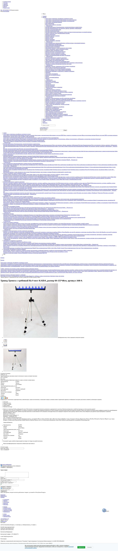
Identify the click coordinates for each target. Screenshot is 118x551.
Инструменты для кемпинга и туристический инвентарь (58, 94)
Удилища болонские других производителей (74, 217)
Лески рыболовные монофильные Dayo (29, 164)
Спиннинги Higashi (35, 216)
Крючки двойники (49, 37)
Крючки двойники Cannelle (18, 157)
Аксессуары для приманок (51, 73)
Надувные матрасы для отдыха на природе (55, 95)
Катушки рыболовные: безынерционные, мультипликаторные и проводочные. (63, 27)
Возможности (6, 511)
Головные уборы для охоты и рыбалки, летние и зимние (55, 174)
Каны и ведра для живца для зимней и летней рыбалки (32, 141)
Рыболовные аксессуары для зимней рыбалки (98, 270)
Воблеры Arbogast (33, 211)
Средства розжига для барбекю (60, 224)
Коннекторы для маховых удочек (72, 215)
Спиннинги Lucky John (54, 216)
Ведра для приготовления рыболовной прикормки (40, 199)
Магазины (5, 504)
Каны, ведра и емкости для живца (53, 24)
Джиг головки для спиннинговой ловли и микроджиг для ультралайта (38, 185)
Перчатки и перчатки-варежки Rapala (70, 178)
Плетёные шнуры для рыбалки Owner (61, 169)
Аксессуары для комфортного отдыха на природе (36, 223)
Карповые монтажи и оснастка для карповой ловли (57, 61)
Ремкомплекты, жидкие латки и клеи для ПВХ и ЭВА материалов (18, 136)
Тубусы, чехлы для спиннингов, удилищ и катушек (57, 104)
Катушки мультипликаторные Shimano (44, 150)
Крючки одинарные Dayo (51, 159)
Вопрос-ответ (6, 515)
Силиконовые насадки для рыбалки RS (106, 200)
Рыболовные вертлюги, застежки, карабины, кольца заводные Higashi (74, 183)
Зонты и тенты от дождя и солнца (53, 93)
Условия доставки (7, 509)
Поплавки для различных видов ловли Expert (18, 194)
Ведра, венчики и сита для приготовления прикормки (58, 68)
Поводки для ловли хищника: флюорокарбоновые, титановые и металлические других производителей (86, 190)
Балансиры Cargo (23, 207)
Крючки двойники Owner (70, 157)
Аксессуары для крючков (18, 159)
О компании (6, 499)
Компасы (32, 227)
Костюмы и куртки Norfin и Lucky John (51, 177)
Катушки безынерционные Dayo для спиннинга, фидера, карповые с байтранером (98, 145)
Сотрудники (6, 502)
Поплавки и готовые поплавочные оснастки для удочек (58, 64)
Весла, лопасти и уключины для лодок (73, 135)
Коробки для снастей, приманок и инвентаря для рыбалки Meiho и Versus (48, 232)
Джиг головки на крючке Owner (63, 185)
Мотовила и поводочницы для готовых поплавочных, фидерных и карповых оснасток (65, 100)
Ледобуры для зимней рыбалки (52, 110)
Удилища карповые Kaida (18, 218)
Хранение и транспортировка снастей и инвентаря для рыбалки (60, 98)
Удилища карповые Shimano (43, 218)
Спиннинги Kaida (45, 216)
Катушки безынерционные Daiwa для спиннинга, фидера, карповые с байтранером (58, 145)
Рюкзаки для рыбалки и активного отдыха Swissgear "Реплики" (38, 235)
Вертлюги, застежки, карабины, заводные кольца (56, 59)
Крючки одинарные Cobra (39, 159)
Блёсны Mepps (34, 208)
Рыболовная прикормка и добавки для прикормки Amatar (98, 202)
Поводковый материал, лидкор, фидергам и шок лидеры (58, 48)
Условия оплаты (7, 508)
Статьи (5, 514)
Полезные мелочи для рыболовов (43, 272)
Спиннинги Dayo (13, 216)
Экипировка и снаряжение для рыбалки (54, 106)
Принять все (81, 547)
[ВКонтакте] (1, 398)
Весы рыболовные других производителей (34, 140)
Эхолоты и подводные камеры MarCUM (37, 253)
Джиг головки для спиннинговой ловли (54, 60)
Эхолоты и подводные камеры (52, 117)
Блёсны (47, 76)
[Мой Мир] (6, 398)
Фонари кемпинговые (26, 251)
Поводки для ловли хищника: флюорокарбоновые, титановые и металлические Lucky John (40, 190)
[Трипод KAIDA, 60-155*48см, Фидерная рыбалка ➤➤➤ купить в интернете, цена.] (30, 337)
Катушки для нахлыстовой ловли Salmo (28, 148)
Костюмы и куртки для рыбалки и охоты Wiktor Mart (103, 177)
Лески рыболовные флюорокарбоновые (54, 45)
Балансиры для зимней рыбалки (52, 75)
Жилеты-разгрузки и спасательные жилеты (55, 51)
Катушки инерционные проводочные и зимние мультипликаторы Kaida (66, 151)
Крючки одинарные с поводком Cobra (27, 161)
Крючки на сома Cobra (16, 158)
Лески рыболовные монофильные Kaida (47, 164)
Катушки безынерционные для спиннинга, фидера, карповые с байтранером (63, 28)
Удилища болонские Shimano (57, 217)
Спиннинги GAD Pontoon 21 (24, 216)
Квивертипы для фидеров (23, 215)
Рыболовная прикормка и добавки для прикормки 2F (45, 202)
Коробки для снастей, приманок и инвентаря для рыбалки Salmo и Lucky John (83, 232)
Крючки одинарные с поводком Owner (45, 161)
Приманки (47, 72)
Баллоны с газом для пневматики (40, 137)
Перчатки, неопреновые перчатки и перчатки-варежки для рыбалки (95, 178)
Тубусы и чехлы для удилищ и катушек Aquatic (38, 238)
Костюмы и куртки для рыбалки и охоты (54, 52)
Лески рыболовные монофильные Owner (67, 164)
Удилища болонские (50, 84)
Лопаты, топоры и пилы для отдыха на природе (45, 227)
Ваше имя (3, 448)
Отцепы (18, 206)
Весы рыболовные (49, 23)
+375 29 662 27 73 (44, 127)
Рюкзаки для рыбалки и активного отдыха (55, 101)
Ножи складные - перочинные (71, 245)
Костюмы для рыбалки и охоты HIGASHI (32, 177)
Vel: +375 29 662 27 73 (6, 10)
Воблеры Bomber (49, 211)
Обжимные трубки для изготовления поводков (52, 189)
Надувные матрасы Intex (29, 228)
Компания (3, 494)
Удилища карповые (49, 86)
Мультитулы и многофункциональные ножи (34, 245)
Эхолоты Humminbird (23, 253)
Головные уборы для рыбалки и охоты (54, 50)
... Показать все (49, 26)
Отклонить (89, 547)
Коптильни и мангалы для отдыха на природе (41, 224)
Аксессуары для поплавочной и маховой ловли (41, 192)
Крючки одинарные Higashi (63, 159)
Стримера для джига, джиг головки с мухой (81, 185)
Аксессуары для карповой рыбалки (53, 22)
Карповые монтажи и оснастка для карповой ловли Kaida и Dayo (69, 186)
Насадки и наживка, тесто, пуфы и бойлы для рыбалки (58, 70)
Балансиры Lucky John (43, 207)
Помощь (2, 497)
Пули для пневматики (53, 137)
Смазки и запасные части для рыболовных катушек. (57, 33)
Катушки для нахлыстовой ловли (53, 29)
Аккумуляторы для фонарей (37, 250)
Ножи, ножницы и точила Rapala (107, 245)
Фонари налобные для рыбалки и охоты (40, 251)
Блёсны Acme (10, 208)
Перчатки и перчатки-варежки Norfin (52, 178)
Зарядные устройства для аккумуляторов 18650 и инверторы (58, 250)
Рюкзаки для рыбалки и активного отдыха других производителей (69, 235)
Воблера (47, 78)
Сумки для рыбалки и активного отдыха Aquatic (33, 237)
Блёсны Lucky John (26, 208)
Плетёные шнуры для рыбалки (52, 46)
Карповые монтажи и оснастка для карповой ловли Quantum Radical (101, 186)
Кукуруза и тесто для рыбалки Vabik (67, 200)
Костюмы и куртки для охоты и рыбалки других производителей (76, 177)
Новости (5, 500)
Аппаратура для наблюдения (52, 108)
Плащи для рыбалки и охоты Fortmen (37, 179)
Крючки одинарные (50, 39)
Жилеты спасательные (53, 175)
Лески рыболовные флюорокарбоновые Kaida (33, 167)
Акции (4, 132)
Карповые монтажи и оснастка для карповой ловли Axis (41, 186)
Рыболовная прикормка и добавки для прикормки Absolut (70, 202)
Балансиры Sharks (61, 207)
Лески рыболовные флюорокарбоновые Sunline (17, 168)
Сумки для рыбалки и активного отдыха (54, 103)
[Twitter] (3, 398)
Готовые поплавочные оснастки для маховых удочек (64, 192)
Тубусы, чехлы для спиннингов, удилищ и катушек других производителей (88, 238)
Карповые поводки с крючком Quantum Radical (29, 156)
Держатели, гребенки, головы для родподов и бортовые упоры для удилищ (46, 276)
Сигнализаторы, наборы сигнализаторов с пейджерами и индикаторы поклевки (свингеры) (79, 139)
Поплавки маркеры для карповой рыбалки (47, 139)
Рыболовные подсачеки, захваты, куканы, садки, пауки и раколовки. (77, 271)
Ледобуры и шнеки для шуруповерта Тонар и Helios (67, 244)
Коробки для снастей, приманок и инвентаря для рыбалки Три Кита (43, 233)
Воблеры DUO (57, 211)
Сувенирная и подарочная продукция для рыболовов (42, 270)
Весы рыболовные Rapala (18, 140)
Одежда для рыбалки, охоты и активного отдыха (56, 49)
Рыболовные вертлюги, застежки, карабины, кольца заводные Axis (42, 183)
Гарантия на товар (7, 510)
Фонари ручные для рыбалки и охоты (59, 251)
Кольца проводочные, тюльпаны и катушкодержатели (51, 215)
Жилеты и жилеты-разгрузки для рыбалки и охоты (35, 175)
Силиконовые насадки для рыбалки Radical (86, 200)
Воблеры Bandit (41, 211)
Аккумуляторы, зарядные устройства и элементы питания (59, 115)
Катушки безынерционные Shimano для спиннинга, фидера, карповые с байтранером (92, 146)
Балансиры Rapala (52, 207)
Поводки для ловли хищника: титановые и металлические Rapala (78, 189)
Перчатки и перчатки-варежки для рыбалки (55, 54)
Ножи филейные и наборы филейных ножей (89, 245)
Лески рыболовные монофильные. (53, 44)
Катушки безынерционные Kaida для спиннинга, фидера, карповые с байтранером (22, 146)
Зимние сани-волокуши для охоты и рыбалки (45, 243)
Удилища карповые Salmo (31, 218)
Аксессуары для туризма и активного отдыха (56, 90)
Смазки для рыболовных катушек (55, 153)
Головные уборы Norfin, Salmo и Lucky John (31, 174)
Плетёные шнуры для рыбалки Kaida (43, 169)
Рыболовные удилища (50, 81)
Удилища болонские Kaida (31, 217)
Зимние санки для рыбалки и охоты (53, 109)
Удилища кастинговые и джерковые (53, 87)
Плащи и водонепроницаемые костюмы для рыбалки (57, 55)
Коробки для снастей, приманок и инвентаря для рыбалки (59, 99)
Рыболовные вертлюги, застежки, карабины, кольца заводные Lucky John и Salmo (30, 184)
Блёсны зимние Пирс (53, 210)
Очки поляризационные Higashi (28, 248)
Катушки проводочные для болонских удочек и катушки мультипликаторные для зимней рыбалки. (68, 32)
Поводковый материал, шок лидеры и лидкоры (41, 172)
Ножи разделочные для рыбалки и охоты (54, 245)
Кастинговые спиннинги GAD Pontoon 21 (30, 219)
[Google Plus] (7, 398)
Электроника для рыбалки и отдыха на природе (56, 114)
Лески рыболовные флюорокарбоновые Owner (55, 167)
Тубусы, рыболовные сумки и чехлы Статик (60, 238)
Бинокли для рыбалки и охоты (24, 241)
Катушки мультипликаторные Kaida (25, 150)
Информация (4, 496)
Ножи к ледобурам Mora (85, 244)
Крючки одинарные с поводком (52, 40)
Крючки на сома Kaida (27, 158)
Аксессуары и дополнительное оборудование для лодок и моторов (60, 19)
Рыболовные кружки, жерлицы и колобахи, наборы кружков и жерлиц (70, 270)
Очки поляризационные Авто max (72, 248)
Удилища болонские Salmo (44, 217)
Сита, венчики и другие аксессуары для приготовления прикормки (68, 199)
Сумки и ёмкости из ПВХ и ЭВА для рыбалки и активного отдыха (61, 237)
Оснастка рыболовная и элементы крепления (56, 57)
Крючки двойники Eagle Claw (32, 157)
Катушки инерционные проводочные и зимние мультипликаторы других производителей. (31, 152)
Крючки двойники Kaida (45, 157)
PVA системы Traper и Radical (30, 197)
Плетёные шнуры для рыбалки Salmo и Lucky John (102, 169)
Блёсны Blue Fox (17, 208)
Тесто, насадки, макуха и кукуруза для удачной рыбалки (16, 201)
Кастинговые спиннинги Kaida (47, 219)
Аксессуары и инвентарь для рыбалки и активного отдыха (59, 18)
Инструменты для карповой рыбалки (28, 139)
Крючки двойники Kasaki (57, 157)
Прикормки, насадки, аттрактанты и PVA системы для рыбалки (60, 66)
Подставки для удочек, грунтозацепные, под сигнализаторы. (15, 276)
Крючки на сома (49, 38)
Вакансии (5, 503)
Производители (7, 516)
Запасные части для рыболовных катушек (37, 153)
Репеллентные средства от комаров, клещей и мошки (76, 223)
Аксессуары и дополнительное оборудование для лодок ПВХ (49, 135)
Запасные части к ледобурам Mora (39, 244)
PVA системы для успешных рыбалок (46, 197)
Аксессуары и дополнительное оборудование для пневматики (59, 21)
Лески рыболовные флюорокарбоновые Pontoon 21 (78, 167)
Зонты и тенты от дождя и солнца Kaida (28, 226)
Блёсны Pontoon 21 (42, 208)
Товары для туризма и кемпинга (52, 89)
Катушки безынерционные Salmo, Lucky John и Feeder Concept (57, 146)
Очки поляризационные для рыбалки (54, 113)
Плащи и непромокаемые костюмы (73, 179)
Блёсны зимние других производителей (39, 210)
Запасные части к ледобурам (25, 244)
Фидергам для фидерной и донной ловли (61, 172)
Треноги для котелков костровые (75, 224)
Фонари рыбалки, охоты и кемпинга (53, 116)
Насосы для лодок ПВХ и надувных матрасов (106, 135)
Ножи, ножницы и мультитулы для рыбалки (55, 111)
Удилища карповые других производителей (60, 218)
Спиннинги (48, 83)
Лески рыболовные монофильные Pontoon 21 (87, 164)
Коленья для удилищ (34, 215)
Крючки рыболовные (50, 34)
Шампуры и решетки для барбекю (91, 224)
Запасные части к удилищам (52, 82)
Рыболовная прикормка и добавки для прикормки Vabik (36, 204)
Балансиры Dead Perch (32, 207)
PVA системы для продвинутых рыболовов (55, 67)
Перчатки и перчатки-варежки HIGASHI (33, 178)
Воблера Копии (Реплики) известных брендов (18, 211)
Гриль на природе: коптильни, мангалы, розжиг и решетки (59, 92)
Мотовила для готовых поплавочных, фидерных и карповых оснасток (60, 234)
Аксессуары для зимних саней (27, 243)
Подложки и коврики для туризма (56, 223)
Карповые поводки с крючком (52, 35)
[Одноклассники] (4, 398)
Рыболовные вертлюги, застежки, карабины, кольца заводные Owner (65, 184)
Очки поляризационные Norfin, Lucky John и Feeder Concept (50, 248)
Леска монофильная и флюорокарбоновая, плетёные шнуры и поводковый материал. (65, 43)
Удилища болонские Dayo (19, 217)
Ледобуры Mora (51, 244)
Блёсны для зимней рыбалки (52, 77)
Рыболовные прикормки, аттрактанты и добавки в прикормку (59, 71)
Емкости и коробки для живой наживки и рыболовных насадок (44, 200)
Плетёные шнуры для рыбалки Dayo (26, 169)
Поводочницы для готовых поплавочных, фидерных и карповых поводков (94, 234)
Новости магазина (6, 488)
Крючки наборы (28, 159)
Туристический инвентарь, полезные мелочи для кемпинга (71, 227)
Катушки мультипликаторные (52, 30)
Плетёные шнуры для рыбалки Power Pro (80, 169)
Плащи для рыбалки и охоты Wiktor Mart (55, 179)
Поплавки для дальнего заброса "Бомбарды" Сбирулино (90, 192)
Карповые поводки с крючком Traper (48, 156)
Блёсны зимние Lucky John (23, 210)
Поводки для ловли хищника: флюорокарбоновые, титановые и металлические (63, 62)
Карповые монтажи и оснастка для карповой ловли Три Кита (17, 188)
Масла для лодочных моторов (89, 135)
